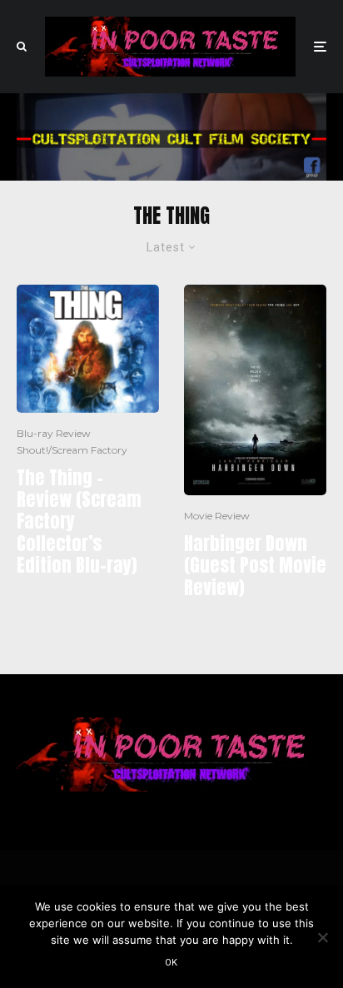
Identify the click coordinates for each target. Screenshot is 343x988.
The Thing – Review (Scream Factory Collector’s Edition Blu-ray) (79, 522)
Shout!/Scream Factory (72, 450)
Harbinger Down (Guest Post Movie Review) (255, 565)
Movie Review (217, 515)
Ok (171, 962)
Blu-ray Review (54, 433)
